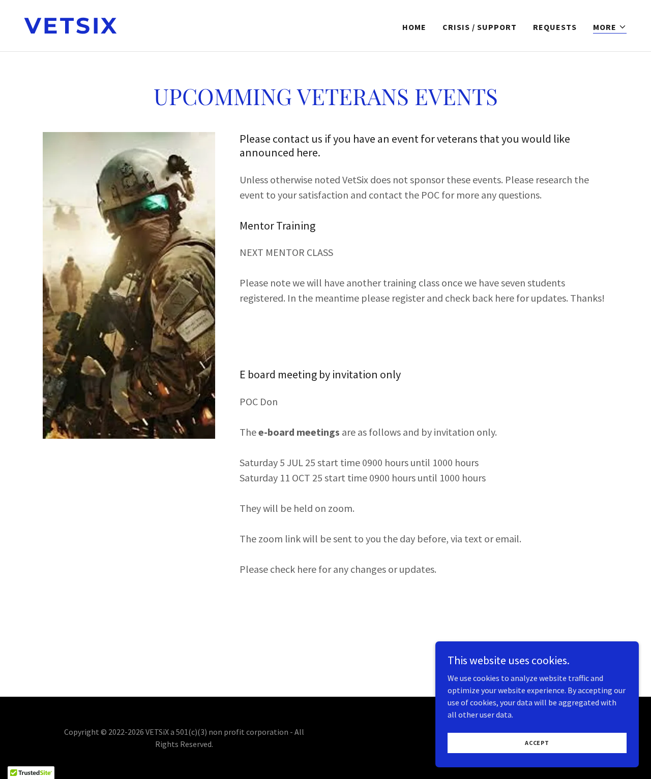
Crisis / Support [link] (479, 27)
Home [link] (414, 27)
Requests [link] (555, 27)
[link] (170, 30)
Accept (537, 742)
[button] (610, 27)
